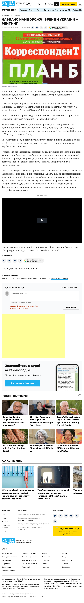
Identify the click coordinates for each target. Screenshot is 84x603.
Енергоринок (6, 564)
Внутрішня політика (9, 553)
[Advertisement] (33, 336)
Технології (46, 557)
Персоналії (26, 567)
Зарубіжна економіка (30, 557)
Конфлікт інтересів (29, 560)
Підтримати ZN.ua (68, 4)
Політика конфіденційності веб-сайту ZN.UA (17, 594)
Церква (44, 564)
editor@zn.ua (22, 529)
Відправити (71, 307)
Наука (44, 553)
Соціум (64, 553)
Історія (64, 557)
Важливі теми (9, 10)
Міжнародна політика (10, 557)
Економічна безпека (29, 564)
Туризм (65, 564)
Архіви (4, 515)
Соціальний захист (29, 553)
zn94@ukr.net (44, 524)
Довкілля (45, 560)
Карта (4, 531)
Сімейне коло (67, 560)
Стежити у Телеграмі (24, 383)
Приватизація (7, 567)
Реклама (5, 522)
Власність (66, 567)
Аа (57, 4)
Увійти (50, 4)
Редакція (5, 518)
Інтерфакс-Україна (12, 98)
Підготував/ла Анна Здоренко (18, 268)
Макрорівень (6, 560)
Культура (45, 567)
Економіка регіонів (8, 570)
